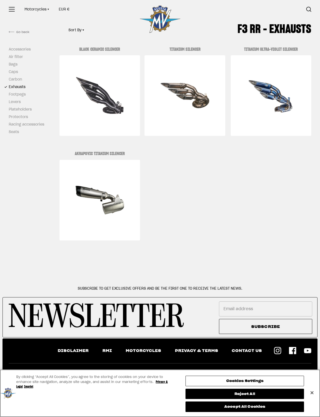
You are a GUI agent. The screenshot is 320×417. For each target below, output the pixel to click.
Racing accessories (25, 124)
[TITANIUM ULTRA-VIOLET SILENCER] (271, 95)
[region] (160, 393)
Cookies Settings (245, 381)
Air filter (16, 57)
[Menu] (12, 9)
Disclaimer (73, 350)
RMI (107, 350)
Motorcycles (35, 9)
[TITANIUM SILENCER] (184, 95)
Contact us (247, 350)
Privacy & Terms (196, 350)
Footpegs (17, 94)
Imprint (28, 386)
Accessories (20, 49)
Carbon (15, 79)
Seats (14, 132)
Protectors (18, 117)
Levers (15, 102)
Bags (13, 64)
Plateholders (20, 109)
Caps (13, 72)
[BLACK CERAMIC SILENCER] (100, 95)
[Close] (312, 392)
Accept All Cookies (244, 406)
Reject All (244, 394)
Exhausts (17, 87)
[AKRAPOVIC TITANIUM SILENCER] (100, 200)
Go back (22, 32)
